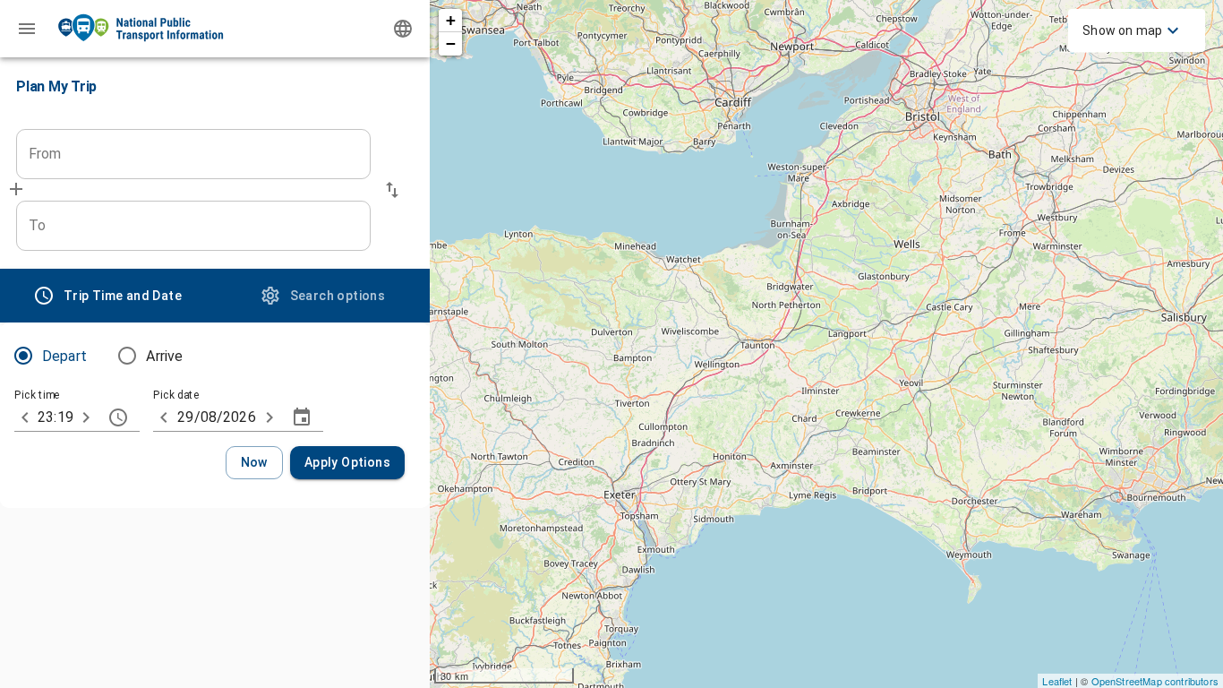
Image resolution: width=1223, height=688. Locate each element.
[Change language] (402, 28)
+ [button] (451, 20)
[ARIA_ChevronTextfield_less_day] (164, 417)
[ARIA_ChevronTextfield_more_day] (269, 417)
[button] (392, 189)
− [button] (451, 43)
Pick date (176, 396)
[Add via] (16, 189)
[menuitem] (1133, 30)
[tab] (107, 295)
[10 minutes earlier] (25, 417)
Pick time (37, 396)
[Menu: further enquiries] (26, 28)
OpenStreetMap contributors (1155, 681)
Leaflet (1057, 681)
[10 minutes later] (86, 417)
